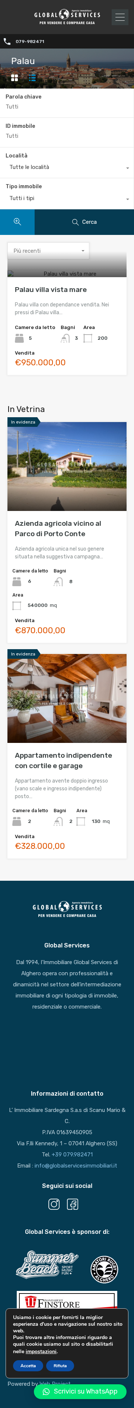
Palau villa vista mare (51, 289)
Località (17, 156)
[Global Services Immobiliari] (67, 23)
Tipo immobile (24, 186)
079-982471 (30, 41)
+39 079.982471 (72, 1154)
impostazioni (41, 1351)
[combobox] (67, 169)
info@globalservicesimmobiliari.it (76, 1165)
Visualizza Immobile (67, 276)
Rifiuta (60, 1366)
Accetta (28, 1366)
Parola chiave (23, 97)
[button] (80, 1391)
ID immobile (20, 126)
